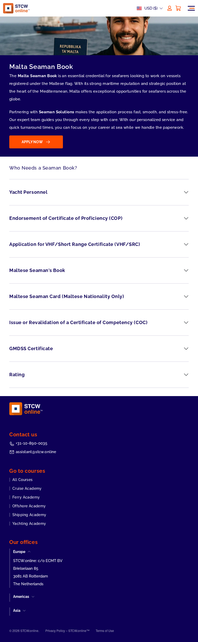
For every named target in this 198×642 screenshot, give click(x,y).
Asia (16, 610)
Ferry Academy (26, 497)
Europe (19, 552)
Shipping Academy (29, 515)
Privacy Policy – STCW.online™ (67, 630)
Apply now (32, 142)
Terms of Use (105, 630)
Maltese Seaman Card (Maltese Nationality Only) (66, 296)
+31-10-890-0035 (31, 443)
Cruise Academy (27, 488)
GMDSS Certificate (31, 348)
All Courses (22, 480)
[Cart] (178, 8)
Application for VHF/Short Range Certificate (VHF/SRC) (74, 244)
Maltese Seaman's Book (37, 270)
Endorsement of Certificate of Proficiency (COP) (65, 218)
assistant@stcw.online (36, 452)
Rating (16, 374)
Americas (21, 597)
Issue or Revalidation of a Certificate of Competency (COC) (78, 322)
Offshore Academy (29, 506)
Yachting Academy (29, 523)
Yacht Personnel (28, 192)
